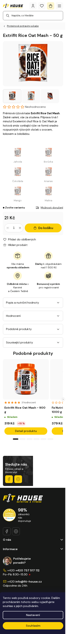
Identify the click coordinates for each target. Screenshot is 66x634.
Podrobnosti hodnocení (21, 107)
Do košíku (45, 228)
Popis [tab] (9, 303)
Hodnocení (13, 316)
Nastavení (33, 615)
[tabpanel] (26, 397)
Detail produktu (26, 431)
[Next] (63, 399)
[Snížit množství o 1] (8, 228)
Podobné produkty (19, 329)
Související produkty (19, 342)
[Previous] (3, 399)
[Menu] (59, 6)
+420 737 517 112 (27, 570)
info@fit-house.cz (28, 581)
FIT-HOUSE (9, 479)
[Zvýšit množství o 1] (20, 228)
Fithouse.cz (18, 479)
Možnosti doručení (52, 207)
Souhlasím (33, 626)
